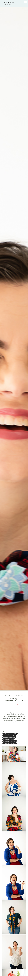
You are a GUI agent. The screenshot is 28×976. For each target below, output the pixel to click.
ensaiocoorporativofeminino (10, 733)
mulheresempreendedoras (9, 735)
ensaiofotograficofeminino (9, 743)
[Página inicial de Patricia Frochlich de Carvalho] (8, 3)
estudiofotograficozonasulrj (10, 741)
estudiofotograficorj (8, 739)
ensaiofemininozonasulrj (9, 737)
